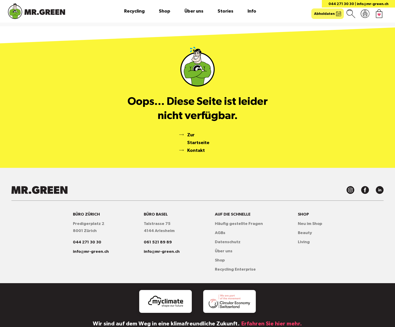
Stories (225, 11)
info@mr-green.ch (372, 4)
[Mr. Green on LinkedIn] (380, 190)
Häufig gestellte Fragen (239, 224)
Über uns (193, 11)
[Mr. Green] (36, 11)
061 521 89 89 (158, 242)
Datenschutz (227, 242)
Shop (164, 11)
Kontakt (196, 150)
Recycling (134, 11)
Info (252, 11)
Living (304, 242)
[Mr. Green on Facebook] (365, 190)
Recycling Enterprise (235, 269)
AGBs (220, 233)
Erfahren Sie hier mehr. (271, 324)
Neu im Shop (310, 224)
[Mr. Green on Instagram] (350, 190)
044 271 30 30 (341, 4)
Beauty (305, 233)
